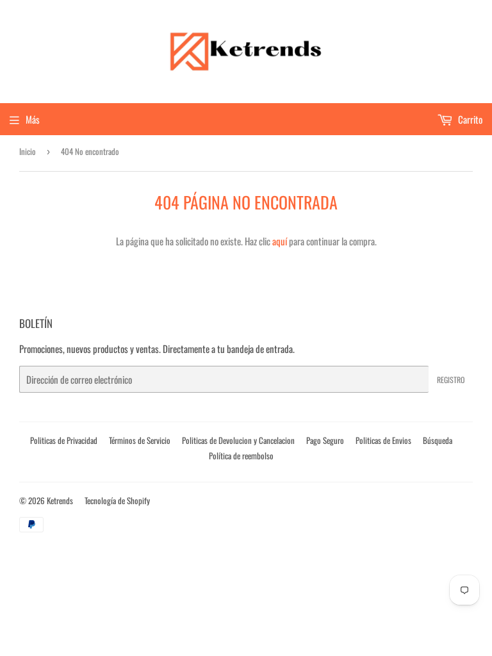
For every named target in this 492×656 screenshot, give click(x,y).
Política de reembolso (241, 455)
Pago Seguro (325, 440)
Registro (450, 379)
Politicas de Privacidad (63, 440)
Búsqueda (437, 440)
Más (33, 119)
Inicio (27, 151)
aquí (279, 241)
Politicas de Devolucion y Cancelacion (238, 440)
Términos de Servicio (139, 440)
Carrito (469, 119)
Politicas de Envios (383, 440)
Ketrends (60, 500)
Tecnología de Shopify (117, 500)
